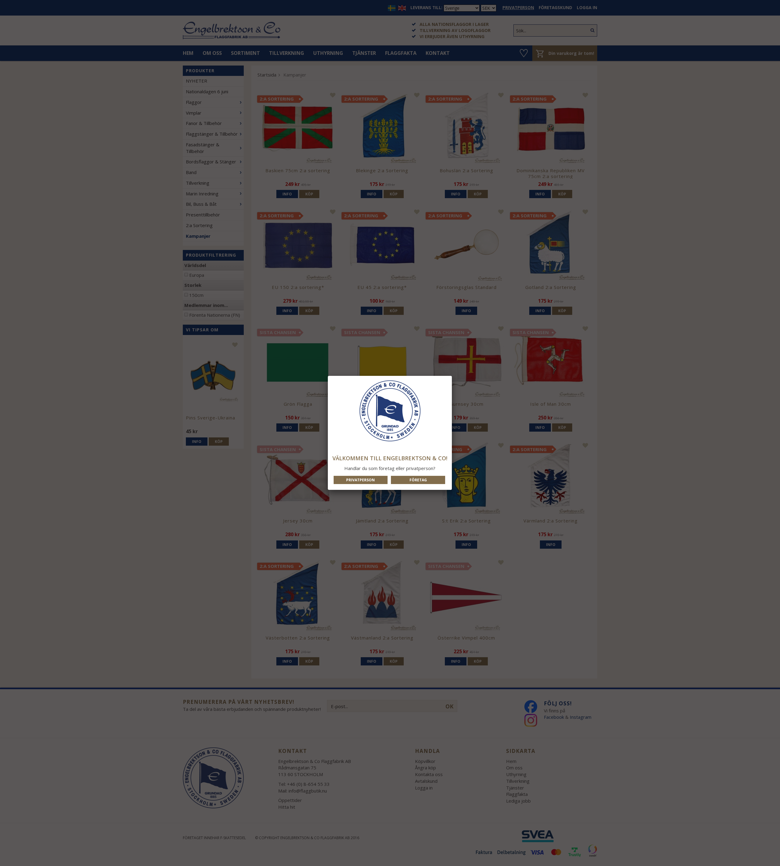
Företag (418, 480)
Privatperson (360, 480)
